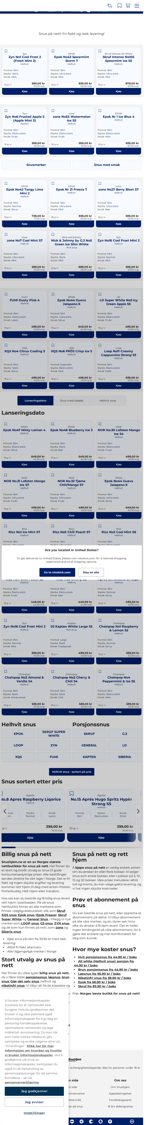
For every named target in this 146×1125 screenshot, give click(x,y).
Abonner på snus (71, 1106)
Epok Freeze (46, 915)
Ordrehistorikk (71, 1100)
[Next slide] (138, 811)
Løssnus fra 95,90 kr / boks (99, 974)
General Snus (37, 919)
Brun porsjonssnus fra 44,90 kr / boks (108, 969)
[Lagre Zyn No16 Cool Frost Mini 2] (99, 234)
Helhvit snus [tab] (108, 400)
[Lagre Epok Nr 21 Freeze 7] (52, 183)
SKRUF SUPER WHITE (53, 733)
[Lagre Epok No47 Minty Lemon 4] (5, 424)
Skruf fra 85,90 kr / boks (97, 986)
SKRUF (89, 734)
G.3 (124, 734)
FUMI (54, 757)
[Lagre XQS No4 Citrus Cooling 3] (5, 345)
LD (124, 745)
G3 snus (46, 923)
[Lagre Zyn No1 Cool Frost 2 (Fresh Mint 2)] (5, 51)
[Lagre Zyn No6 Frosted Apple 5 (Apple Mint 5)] (5, 110)
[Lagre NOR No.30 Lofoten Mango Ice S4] (100, 424)
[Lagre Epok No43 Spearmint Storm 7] (52, 51)
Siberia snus (11, 932)
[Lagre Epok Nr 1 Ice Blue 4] (99, 110)
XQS (18, 757)
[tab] (9, 847)
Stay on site (91, 572)
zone (60, 927)
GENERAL (89, 745)
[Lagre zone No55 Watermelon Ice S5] (52, 110)
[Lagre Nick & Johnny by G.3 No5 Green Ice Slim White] (52, 234)
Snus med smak (107, 165)
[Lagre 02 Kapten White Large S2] (52, 620)
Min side (71, 1080)
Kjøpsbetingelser (120, 1093)
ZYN (54, 745)
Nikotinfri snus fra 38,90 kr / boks (104, 978)
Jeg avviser (34, 1102)
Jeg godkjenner (34, 1091)
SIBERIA (124, 757)
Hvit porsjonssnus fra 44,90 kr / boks (107, 957)
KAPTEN (89, 757)
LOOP (18, 745)
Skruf (61, 911)
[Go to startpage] (16, 20)
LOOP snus (30, 923)
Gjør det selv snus (24, 981)
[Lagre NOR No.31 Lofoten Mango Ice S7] (5, 475)
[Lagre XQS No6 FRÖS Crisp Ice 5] (52, 345)
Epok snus (26, 915)
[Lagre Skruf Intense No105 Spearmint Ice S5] (99, 51)
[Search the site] (112, 20)
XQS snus (9, 915)
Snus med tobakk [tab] (71, 400)
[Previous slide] (5, 811)
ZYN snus (61, 923)
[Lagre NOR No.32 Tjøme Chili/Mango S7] (52, 475)
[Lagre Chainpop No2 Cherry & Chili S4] (52, 671)
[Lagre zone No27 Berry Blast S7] (99, 183)
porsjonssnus (36, 977)
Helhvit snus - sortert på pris (71, 772)
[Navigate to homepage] (71, 1058)
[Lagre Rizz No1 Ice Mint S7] (5, 526)
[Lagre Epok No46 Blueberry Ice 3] (52, 424)
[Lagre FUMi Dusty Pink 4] (5, 294)
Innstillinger (34, 1113)
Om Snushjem (120, 1087)
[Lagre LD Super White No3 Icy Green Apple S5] (99, 294)
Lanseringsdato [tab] (35, 400)
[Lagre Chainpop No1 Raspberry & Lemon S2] (100, 620)
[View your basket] (129, 20)
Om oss (120, 1080)
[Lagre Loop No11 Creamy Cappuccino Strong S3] (99, 345)
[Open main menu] (137, 20)
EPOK (18, 734)
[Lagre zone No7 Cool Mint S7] (5, 234)
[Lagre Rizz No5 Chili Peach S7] (52, 526)
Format (8, 70)
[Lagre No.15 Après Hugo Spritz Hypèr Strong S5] (71, 793)
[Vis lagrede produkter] (120, 20)
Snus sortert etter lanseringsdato (70, 3)
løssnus (54, 977)
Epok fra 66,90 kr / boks (97, 982)
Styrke (7, 73)
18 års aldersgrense (120, 1106)
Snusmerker (36, 165)
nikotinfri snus (13, 985)
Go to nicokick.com (57, 572)
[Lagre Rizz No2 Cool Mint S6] (100, 526)
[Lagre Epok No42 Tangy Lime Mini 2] (5, 183)
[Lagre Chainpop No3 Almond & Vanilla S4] (5, 671)
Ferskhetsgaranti (120, 1100)
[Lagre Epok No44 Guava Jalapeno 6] (52, 294)
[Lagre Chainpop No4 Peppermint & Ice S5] (100, 671)
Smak (7, 76)
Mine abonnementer (71, 1093)
